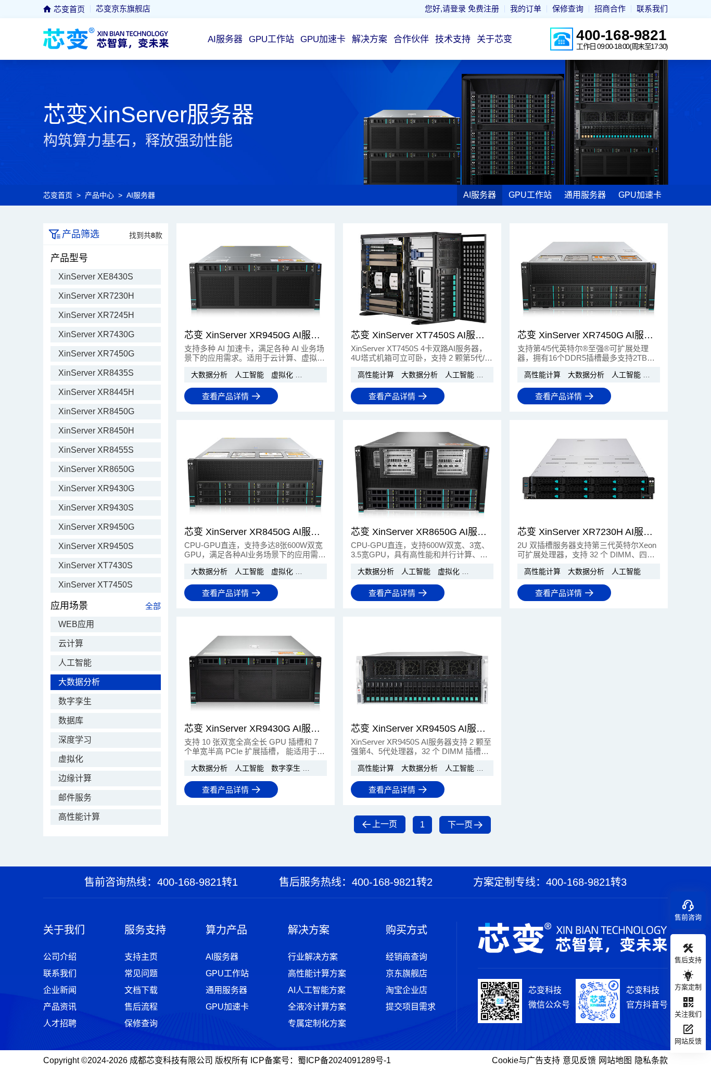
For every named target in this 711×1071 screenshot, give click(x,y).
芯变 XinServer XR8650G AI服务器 (422, 532)
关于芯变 (494, 39)
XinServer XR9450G (96, 526)
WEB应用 (76, 624)
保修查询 (567, 8)
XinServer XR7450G (96, 353)
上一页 (384, 824)
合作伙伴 (411, 39)
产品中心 (99, 195)
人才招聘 (60, 1023)
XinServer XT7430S (95, 565)
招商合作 (610, 8)
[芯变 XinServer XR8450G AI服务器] (255, 520)
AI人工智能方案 (317, 990)
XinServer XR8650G (96, 469)
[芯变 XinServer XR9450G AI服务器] (255, 324)
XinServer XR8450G (96, 411)
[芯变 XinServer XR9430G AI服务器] (255, 717)
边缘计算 (75, 778)
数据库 (70, 720)
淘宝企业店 (406, 990)
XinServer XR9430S (96, 507)
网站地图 (615, 1060)
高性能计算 (79, 816)
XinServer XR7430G (96, 334)
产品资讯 (60, 1006)
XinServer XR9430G (96, 488)
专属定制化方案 (317, 1023)
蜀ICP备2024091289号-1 (344, 1060)
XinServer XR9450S (96, 546)
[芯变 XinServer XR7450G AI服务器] (589, 324)
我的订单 (525, 8)
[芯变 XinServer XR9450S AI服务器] (422, 717)
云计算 (70, 643)
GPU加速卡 (323, 39)
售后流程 (141, 1006)
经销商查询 (406, 956)
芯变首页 (68, 9)
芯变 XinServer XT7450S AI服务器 (422, 335)
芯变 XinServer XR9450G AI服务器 (255, 335)
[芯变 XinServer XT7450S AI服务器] (422, 324)
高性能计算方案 (317, 973)
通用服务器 (585, 194)
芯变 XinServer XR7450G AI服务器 (588, 335)
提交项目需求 (411, 1006)
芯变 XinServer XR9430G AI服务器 (255, 728)
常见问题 (141, 973)
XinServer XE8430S (95, 276)
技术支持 (453, 39)
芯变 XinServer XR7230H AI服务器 (588, 532)
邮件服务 (75, 797)
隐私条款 (651, 1060)
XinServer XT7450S (95, 584)
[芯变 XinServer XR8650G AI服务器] (422, 520)
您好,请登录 (445, 8)
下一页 (460, 824)
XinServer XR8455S (96, 449)
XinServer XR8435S (96, 372)
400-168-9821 (621, 35)
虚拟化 (70, 759)
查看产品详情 (225, 396)
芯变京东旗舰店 (123, 8)
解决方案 (369, 39)
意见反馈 (579, 1060)
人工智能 (75, 662)
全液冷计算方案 (317, 1006)
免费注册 (483, 8)
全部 (153, 606)
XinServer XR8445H (96, 392)
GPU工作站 (271, 39)
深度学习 (75, 739)
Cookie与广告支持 (526, 1060)
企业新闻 (60, 990)
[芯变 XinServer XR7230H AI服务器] (589, 520)
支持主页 (141, 956)
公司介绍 (60, 956)
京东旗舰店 (406, 973)
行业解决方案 (313, 956)
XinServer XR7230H (96, 295)
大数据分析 (79, 682)
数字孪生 (75, 701)
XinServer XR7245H (96, 315)
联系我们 (652, 8)
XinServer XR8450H (96, 430)
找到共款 (145, 235)
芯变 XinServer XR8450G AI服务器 (255, 532)
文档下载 (141, 990)
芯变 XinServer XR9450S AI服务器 (422, 728)
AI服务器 (225, 39)
